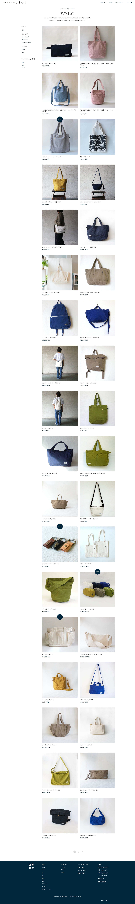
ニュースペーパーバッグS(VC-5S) (52, 247)
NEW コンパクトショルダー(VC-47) (90, 202)
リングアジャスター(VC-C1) (50, 564)
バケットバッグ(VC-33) (49, 609)
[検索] (128, 2)
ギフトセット (45, 884)
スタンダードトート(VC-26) (88, 247)
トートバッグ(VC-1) (48, 699)
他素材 (23, 49)
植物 (43, 878)
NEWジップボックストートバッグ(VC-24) (92, 473)
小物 (23, 65)
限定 (23, 52)
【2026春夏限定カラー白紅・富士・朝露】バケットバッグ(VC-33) (96, 110)
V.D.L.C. (73, 8)
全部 (23, 30)
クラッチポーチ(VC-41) (49, 63)
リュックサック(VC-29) (49, 337)
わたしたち (118, 2)
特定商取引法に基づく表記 (60, 896)
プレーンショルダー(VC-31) (88, 835)
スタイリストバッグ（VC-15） (51, 292)
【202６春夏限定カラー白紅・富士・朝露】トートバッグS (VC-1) (59, 110)
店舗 (62, 872)
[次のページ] (82, 851)
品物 (101, 2)
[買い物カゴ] (131, 2)
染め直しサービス (46, 889)
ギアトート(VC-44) (48, 654)
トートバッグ (25, 37)
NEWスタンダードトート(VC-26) (90, 292)
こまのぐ (66, 8)
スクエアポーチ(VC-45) (87, 609)
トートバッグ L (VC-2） (87, 428)
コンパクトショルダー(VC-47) (89, 518)
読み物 (110, 2)
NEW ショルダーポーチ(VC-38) (51, 383)
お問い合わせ (82, 873)
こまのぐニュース (83, 864)
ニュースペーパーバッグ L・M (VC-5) (91, 654)
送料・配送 (81, 867)
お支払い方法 (82, 870)
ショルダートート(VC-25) (49, 473)
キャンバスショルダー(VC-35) (51, 790)
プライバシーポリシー (75, 896)
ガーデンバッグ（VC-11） (49, 745)
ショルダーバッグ (26, 42)
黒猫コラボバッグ (85, 156)
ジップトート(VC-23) (86, 745)
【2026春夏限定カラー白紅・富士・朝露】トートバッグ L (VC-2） (97, 64)
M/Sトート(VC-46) (85, 564)
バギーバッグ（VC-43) (86, 699)
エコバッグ (25, 39)
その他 (43, 886)
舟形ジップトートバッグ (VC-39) (89, 337)
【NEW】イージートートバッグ (51, 156)
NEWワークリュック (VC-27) (88, 383)
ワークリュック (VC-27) (49, 835)
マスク (23, 68)
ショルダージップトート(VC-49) (51, 202)
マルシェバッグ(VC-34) (49, 518)
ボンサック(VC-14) (47, 428)
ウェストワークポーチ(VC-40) (89, 790)
